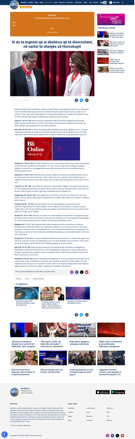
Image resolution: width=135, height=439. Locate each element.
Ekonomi (62, 2)
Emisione (69, 2)
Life (90, 2)
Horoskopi (18, 279)
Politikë (30, 2)
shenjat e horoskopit (38, 279)
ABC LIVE (116, 2)
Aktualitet (23, 2)
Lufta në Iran (48, 2)
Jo (15, 25)
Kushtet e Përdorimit (23, 425)
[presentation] (121, 28)
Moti (85, 2)
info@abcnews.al (26, 391)
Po (15, 22)
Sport (56, 2)
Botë (41, 2)
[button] (4, 434)
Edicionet (78, 2)
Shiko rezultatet (52, 32)
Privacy (13, 425)
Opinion (95, 2)
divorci (27, 279)
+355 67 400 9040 (27, 393)
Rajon (36, 2)
